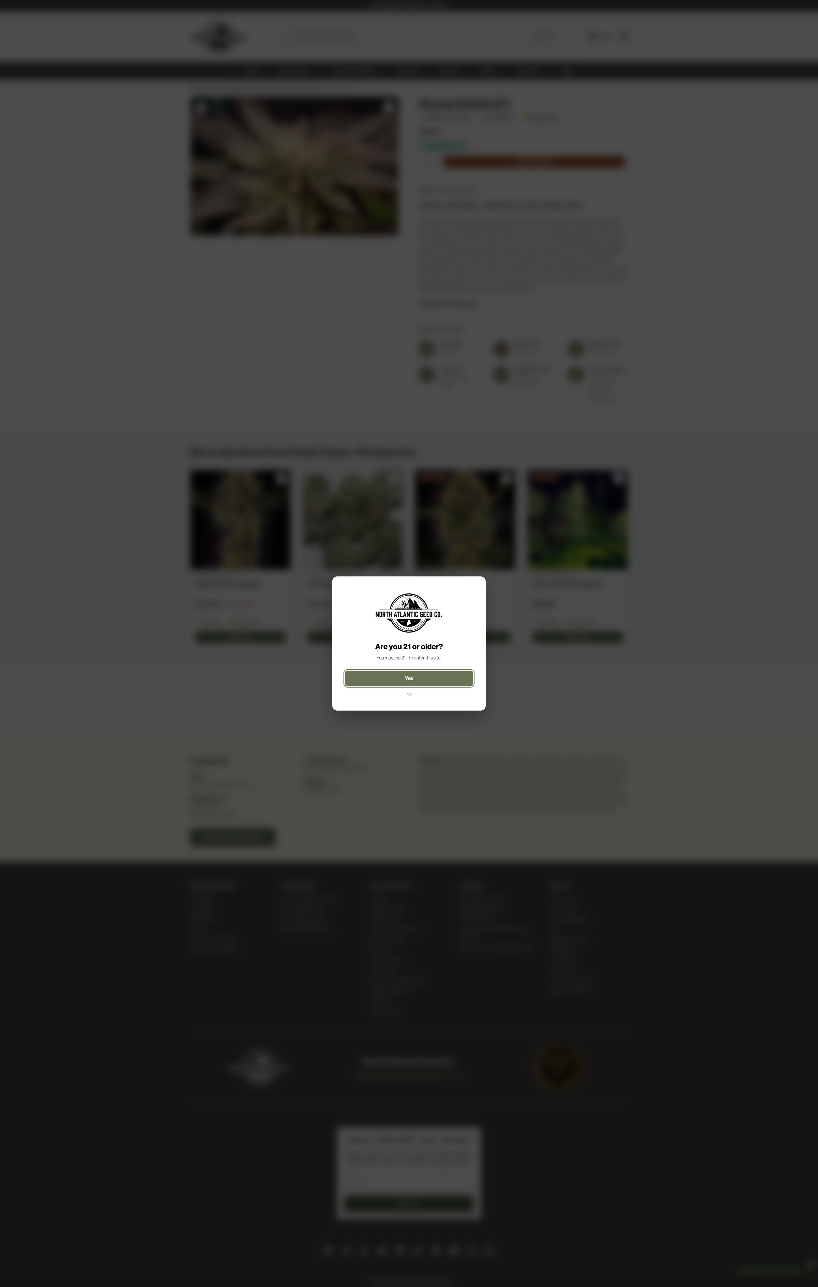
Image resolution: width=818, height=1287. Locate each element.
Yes (409, 678)
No (409, 694)
